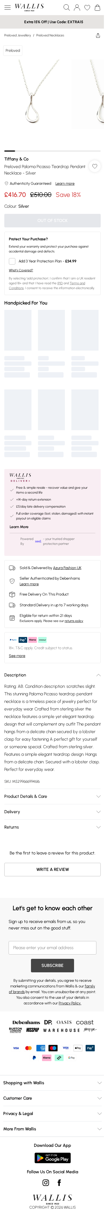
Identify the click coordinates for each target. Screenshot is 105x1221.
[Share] (98, 35)
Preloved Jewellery (17, 35)
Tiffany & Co (16, 159)
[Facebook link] (59, 1182)
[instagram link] (46, 1182)
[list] (52, 97)
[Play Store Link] (52, 1157)
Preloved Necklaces (50, 35)
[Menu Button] (7, 7)
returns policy (74, 621)
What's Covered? (21, 270)
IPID (60, 283)
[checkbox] (52, 261)
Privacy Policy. (70, 1003)
